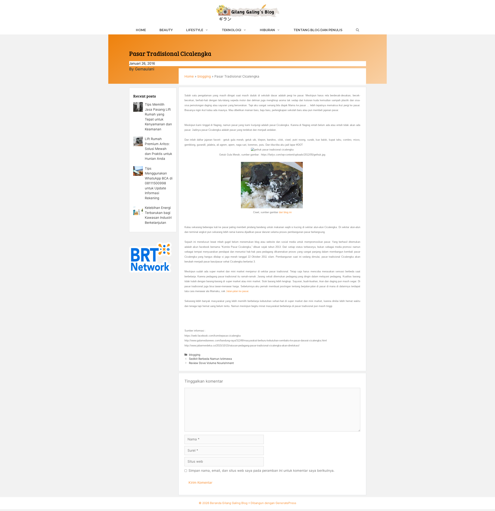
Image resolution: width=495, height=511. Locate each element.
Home (141, 30)
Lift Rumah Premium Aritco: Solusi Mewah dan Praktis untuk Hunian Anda (158, 149)
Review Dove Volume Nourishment (211, 363)
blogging (204, 76)
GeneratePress (286, 503)
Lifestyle (194, 30)
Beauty (166, 30)
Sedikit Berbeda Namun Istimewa (210, 358)
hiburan (267, 30)
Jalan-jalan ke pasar (237, 291)
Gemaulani (144, 69)
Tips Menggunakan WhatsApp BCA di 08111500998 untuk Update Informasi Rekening (158, 183)
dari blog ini (285, 212)
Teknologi (231, 30)
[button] (357, 30)
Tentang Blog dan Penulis (318, 30)
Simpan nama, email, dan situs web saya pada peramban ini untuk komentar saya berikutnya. (262, 471)
